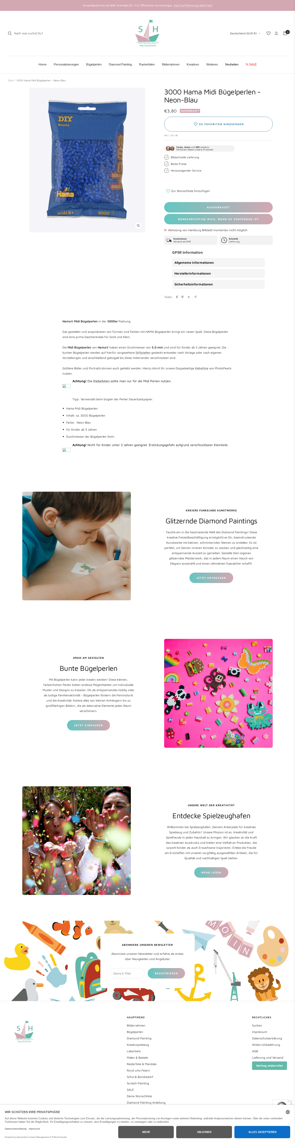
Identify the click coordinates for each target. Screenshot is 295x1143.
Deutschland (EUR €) (243, 33)
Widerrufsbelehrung (266, 1044)
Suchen (257, 1025)
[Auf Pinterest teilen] (182, 297)
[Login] (276, 33)
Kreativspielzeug (138, 1044)
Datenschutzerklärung (267, 1038)
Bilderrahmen (136, 1025)
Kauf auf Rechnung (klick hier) (193, 5)
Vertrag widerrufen (269, 1065)
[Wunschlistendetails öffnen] (268, 33)
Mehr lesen (211, 872)
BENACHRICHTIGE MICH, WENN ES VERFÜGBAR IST (218, 219)
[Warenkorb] (285, 33)
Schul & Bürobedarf (140, 1077)
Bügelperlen (135, 1032)
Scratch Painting (138, 1083)
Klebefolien (102, 381)
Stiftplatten (143, 352)
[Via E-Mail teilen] (195, 297)
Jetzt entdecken (211, 577)
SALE (130, 1089)
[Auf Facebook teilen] (177, 297)
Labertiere (134, 1051)
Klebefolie (201, 368)
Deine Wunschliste (139, 1096)
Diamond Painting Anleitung (146, 1102)
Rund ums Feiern (138, 1070)
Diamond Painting (139, 1038)
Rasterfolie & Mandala (141, 1064)
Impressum (259, 1032)
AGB (255, 1051)
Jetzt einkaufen (88, 725)
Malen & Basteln (137, 1057)
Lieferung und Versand (267, 1057)
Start (11, 80)
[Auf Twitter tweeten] (188, 297)
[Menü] (288, 1102)
